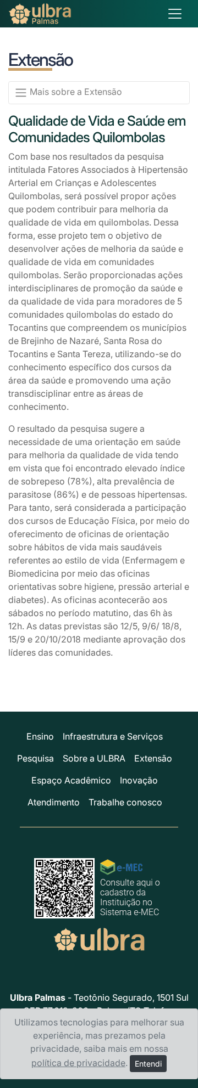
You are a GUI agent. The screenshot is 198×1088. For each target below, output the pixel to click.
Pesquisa (35, 758)
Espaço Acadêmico (71, 780)
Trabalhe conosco (125, 802)
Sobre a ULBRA (94, 758)
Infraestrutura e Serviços (113, 736)
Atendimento (54, 802)
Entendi (148, 1063)
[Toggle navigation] (175, 13)
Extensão (153, 758)
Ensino (40, 736)
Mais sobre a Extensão (75, 91)
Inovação (139, 780)
